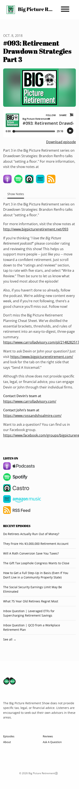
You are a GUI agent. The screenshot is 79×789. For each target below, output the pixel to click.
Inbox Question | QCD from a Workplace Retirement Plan (31, 627)
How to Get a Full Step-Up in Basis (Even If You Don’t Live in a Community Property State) (35, 575)
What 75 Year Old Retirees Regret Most (30, 601)
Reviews (48, 736)
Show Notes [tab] (15, 194)
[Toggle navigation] (65, 9)
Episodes (8, 736)
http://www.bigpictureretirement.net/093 (35, 229)
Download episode (61, 142)
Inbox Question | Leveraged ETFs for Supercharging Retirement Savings (29, 613)
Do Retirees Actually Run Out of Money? (31, 534)
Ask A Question (52, 742)
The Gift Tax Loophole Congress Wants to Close (36, 563)
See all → (9, 639)
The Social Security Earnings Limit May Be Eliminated (32, 589)
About (7, 742)
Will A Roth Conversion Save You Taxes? (31, 553)
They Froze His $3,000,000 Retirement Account (35, 544)
